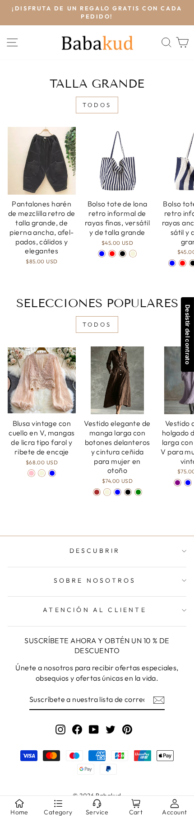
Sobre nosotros (95, 580)
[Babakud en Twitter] (110, 729)
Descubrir (94, 551)
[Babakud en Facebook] (77, 729)
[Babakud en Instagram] (60, 729)
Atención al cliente (95, 610)
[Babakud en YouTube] (94, 729)
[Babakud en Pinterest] (127, 729)
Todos (97, 104)
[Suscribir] (159, 700)
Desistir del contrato (187, 334)
